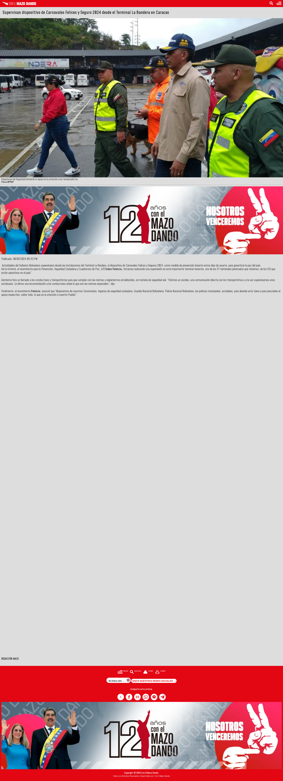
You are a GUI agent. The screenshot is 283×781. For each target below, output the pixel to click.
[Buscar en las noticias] (271, 3)
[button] (120, 697)
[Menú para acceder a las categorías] (278, 3)
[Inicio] (18, 4)
